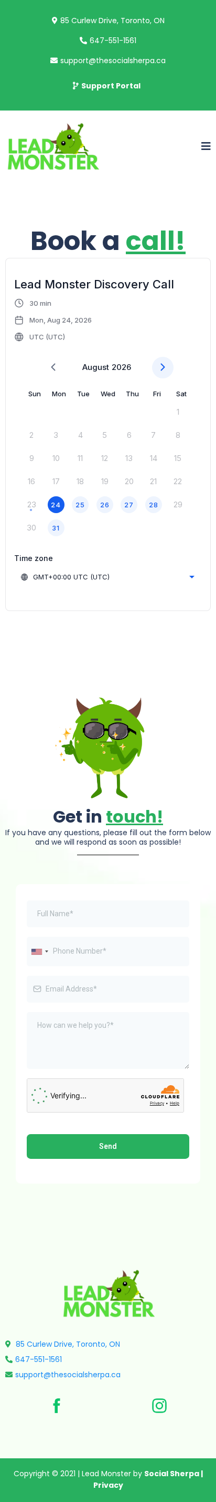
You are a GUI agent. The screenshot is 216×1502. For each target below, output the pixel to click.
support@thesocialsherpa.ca (113, 60)
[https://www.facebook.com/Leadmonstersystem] (56, 1406)
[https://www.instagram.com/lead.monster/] (159, 1406)
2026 (121, 367)
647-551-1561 (113, 40)
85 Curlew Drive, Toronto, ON (112, 20)
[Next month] (163, 367)
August (95, 367)
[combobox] (108, 576)
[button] (206, 147)
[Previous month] (53, 367)
